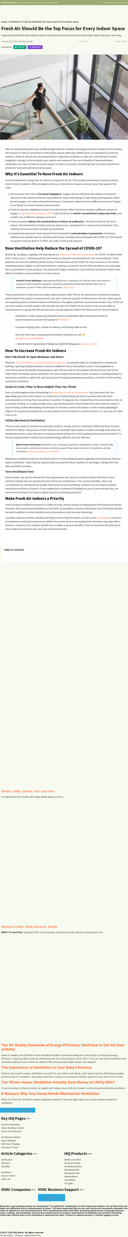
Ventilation (15, 21)
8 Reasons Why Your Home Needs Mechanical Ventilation (50, 1093)
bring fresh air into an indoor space (70, 392)
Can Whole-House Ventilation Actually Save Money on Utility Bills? (58, 1082)
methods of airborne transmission (77, 254)
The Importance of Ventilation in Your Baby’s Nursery (46, 1067)
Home (4, 21)
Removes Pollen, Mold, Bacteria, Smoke (29, 927)
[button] (124, 549)
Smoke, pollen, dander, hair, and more (27, 791)
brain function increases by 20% (35, 213)
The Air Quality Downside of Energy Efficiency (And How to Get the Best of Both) (62, 1047)
